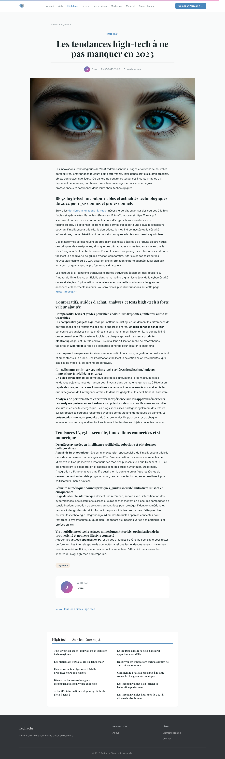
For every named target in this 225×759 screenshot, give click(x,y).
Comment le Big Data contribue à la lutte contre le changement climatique (140, 674)
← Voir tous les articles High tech (75, 609)
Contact (167, 738)
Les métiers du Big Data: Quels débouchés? (79, 661)
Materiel (130, 5)
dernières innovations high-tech (87, 210)
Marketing (116, 5)
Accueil (50, 5)
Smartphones (146, 5)
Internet (86, 5)
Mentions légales (172, 732)
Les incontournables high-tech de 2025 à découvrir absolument (140, 696)
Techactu (26, 728)
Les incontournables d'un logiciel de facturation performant (137, 685)
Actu (60, 5)
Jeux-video (100, 5)
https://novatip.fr (66, 291)
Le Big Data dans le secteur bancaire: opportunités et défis (138, 652)
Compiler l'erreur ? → (190, 5)
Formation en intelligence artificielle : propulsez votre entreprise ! (76, 671)
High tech (72, 5)
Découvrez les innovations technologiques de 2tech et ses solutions (143, 663)
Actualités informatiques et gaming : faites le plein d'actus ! (79, 692)
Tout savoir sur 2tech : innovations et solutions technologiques (80, 652)
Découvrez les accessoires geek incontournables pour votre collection (75, 682)
